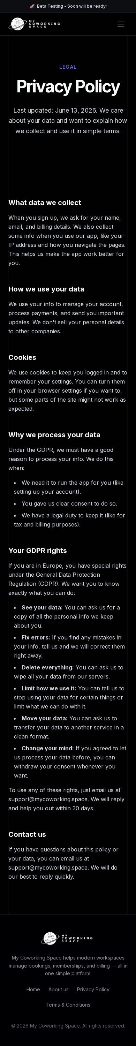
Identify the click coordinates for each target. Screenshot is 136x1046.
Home (33, 989)
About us (58, 989)
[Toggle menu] (121, 24)
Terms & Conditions (68, 1005)
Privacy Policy (93, 989)
